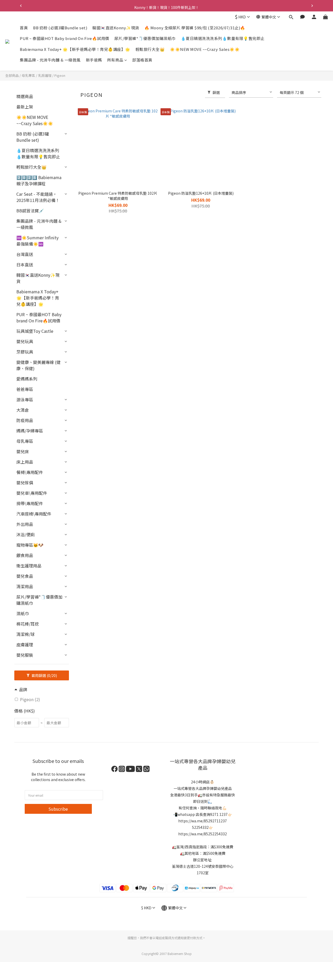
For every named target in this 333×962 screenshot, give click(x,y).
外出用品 (24, 524)
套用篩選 (44, 675)
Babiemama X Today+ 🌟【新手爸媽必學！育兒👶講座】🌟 (75, 49)
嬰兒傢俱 (24, 482)
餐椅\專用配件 (29, 472)
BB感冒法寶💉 (30, 210)
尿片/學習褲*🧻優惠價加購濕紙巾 (145, 38)
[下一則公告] (312, 5)
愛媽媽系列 (26, 379)
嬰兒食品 (24, 576)
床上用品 (24, 462)
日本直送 (24, 264)
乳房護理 (45, 75)
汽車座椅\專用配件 (33, 514)
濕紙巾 (22, 613)
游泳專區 (24, 399)
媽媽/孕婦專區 (29, 431)
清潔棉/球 (25, 634)
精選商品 (24, 96)
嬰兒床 (22, 451)
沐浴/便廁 (25, 534)
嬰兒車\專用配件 (31, 493)
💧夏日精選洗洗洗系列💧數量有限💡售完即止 (223, 38)
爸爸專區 (24, 389)
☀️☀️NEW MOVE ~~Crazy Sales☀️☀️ (205, 49)
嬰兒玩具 (24, 341)
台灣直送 (24, 254)
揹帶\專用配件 (29, 503)
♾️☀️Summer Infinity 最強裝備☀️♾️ (37, 240)
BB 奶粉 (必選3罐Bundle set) (60, 27)
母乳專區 (28, 75)
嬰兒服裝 (24, 655)
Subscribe (58, 809)
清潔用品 (24, 586)
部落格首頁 (142, 60)
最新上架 (24, 107)
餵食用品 (24, 555)
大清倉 (22, 410)
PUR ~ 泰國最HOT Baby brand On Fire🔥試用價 (64, 38)
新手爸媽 (94, 60)
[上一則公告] (20, 5)
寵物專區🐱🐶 (29, 545)
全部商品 (12, 75)
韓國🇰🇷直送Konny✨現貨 (115, 27)
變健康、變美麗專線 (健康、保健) (38, 365)
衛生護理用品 (28, 566)
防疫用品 (24, 420)
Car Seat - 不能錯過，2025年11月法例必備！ (38, 197)
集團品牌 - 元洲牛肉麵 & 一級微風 (50, 60)
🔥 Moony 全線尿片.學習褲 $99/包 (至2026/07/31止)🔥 (194, 27)
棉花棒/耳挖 (27, 624)
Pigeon (59, 75)
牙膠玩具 (24, 352)
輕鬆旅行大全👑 (150, 49)
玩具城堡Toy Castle (34, 331)
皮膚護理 (24, 644)
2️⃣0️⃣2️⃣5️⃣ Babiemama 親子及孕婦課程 (38, 180)
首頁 (24, 27)
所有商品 (115, 60)
